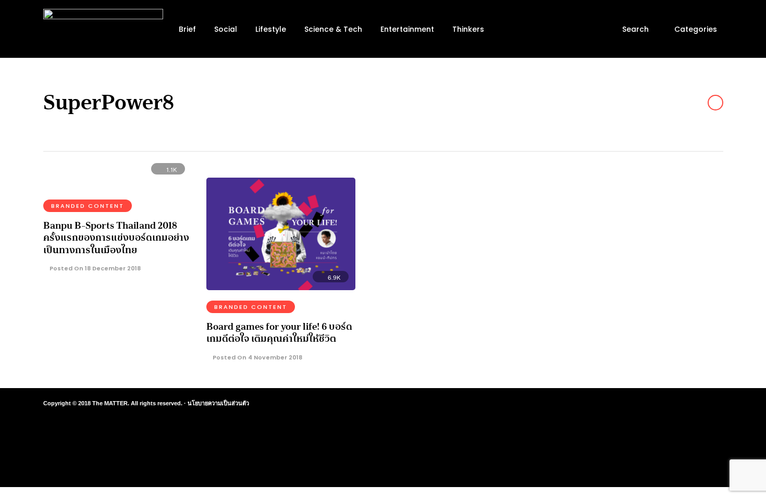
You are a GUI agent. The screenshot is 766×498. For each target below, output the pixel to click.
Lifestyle (270, 29)
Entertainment (407, 29)
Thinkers (468, 29)
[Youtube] (674, 404)
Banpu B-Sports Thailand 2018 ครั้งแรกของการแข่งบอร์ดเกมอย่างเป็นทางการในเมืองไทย (116, 237)
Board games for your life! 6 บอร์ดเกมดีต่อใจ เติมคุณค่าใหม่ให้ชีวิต (279, 332)
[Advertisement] (631, 243)
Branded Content (87, 206)
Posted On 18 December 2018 (94, 268)
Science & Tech (333, 29)
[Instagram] (655, 404)
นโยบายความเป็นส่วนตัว (218, 403)
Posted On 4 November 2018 (256, 357)
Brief (187, 29)
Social (225, 29)
